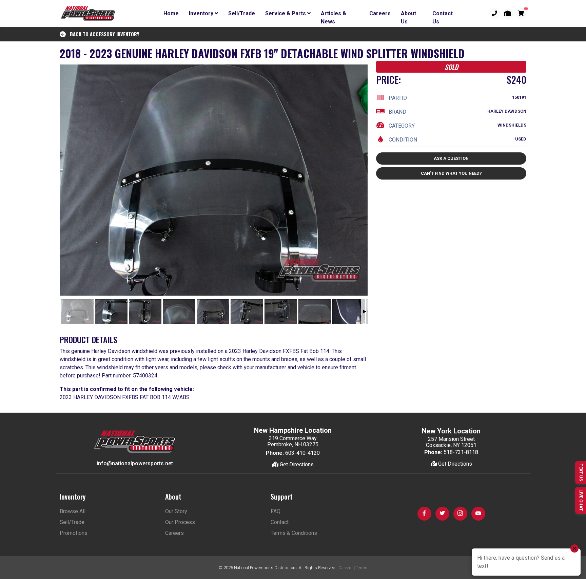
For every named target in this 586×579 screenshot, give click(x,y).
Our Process (180, 522)
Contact (280, 522)
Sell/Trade (241, 13)
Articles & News (333, 14)
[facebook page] (424, 514)
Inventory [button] (202, 13)
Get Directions (296, 464)
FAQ (275, 511)
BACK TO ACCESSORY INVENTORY (102, 34)
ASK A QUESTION (451, 158)
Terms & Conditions (294, 533)
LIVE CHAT (581, 500)
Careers (380, 13)
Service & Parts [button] (286, 13)
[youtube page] (478, 514)
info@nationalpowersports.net (135, 463)
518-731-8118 (461, 452)
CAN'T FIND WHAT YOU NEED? (451, 173)
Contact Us (442, 14)
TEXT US (581, 472)
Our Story (176, 511)
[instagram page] (460, 514)
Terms (361, 567)
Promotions (73, 533)
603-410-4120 (302, 453)
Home (171, 13)
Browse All (72, 511)
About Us (408, 14)
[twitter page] (442, 514)
